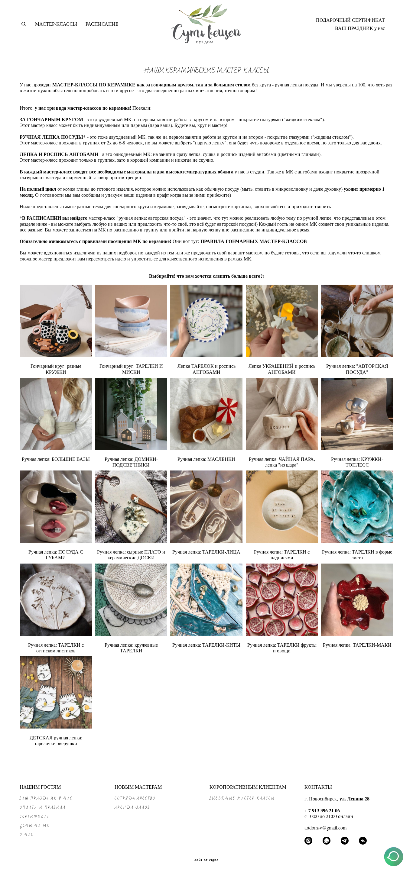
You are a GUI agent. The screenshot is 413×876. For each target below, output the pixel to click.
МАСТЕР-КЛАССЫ (56, 23)
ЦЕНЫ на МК (35, 826)
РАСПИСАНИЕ (102, 23)
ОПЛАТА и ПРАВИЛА (43, 807)
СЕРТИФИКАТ (35, 816)
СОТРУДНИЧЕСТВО (135, 798)
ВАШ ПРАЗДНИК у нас (360, 28)
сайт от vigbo (206, 859)
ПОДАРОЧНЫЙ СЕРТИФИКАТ (350, 20)
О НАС (27, 835)
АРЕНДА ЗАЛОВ (132, 807)
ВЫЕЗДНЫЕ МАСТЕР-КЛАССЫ (242, 798)
